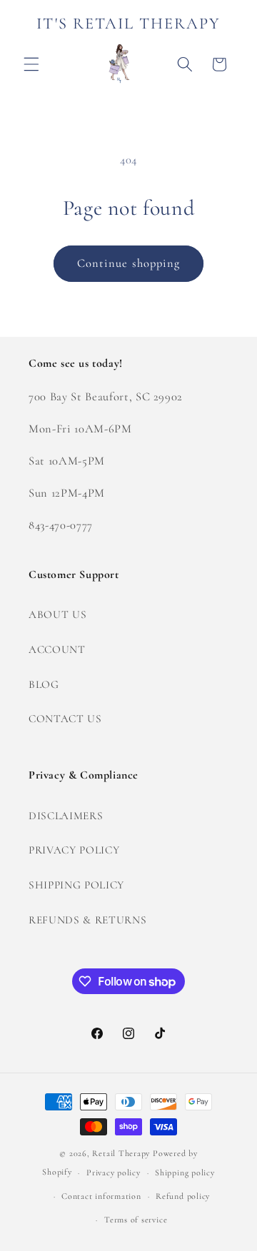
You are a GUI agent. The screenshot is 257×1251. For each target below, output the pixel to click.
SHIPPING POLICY (76, 884)
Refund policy (183, 1196)
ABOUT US (57, 614)
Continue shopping (129, 263)
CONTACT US (65, 718)
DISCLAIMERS (66, 815)
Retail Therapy (121, 1153)
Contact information (101, 1196)
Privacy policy (113, 1172)
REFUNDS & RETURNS (87, 919)
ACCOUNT (57, 649)
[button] (31, 64)
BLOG (44, 684)
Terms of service (135, 1220)
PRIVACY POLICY (74, 850)
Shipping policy (185, 1172)
